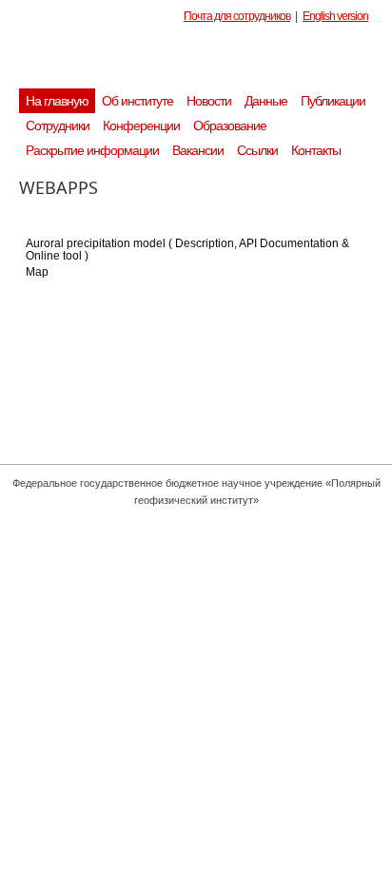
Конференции (141, 125)
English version (335, 16)
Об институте (137, 100)
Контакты (316, 150)
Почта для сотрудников (237, 16)
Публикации (333, 100)
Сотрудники (57, 125)
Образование (229, 125)
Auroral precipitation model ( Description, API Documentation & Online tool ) (187, 249)
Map (37, 272)
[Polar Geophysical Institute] (205, 62)
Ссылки (257, 150)
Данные (266, 100)
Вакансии (198, 150)
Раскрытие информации (92, 150)
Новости (208, 100)
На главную (57, 100)
